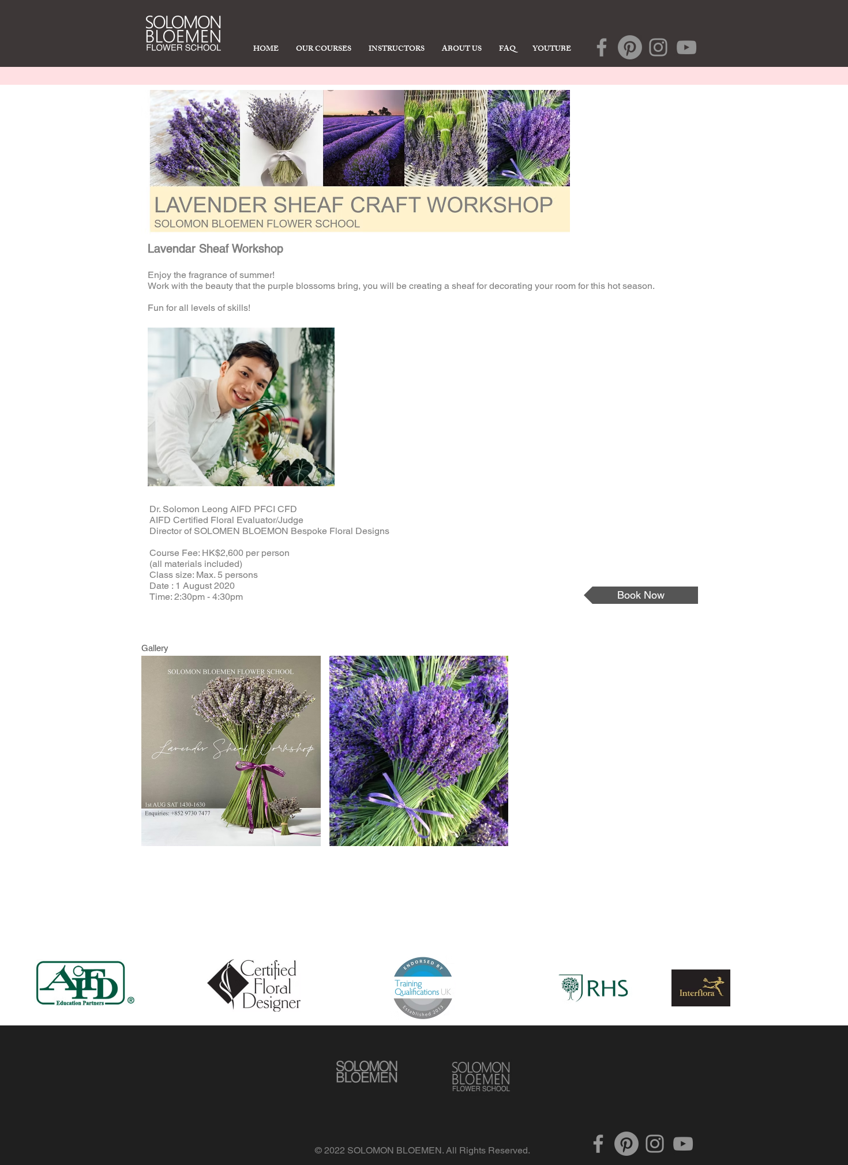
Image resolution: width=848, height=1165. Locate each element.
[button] (231, 751)
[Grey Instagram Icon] (658, 47)
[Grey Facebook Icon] (602, 47)
